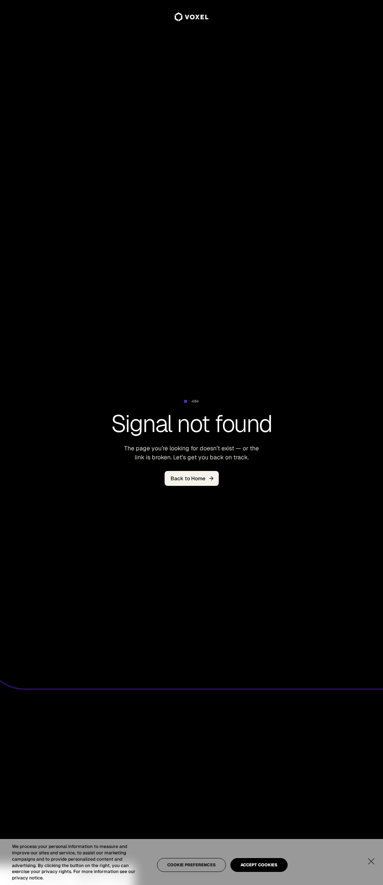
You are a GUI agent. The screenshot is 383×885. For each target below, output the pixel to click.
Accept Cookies (259, 864)
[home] (191, 16)
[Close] (371, 861)
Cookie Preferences (191, 864)
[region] (191, 862)
